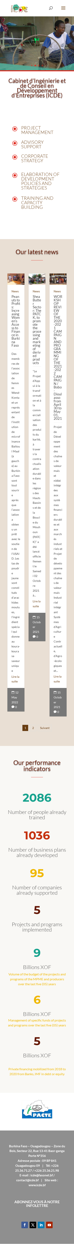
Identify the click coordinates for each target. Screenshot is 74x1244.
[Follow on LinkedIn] (41, 1225)
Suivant (45, 728)
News (15, 291)
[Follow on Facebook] (24, 1225)
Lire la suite (15, 679)
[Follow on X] (33, 1225)
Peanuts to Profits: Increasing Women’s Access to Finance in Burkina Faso (16, 320)
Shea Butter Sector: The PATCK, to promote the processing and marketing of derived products (37, 329)
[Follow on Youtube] (49, 1225)
